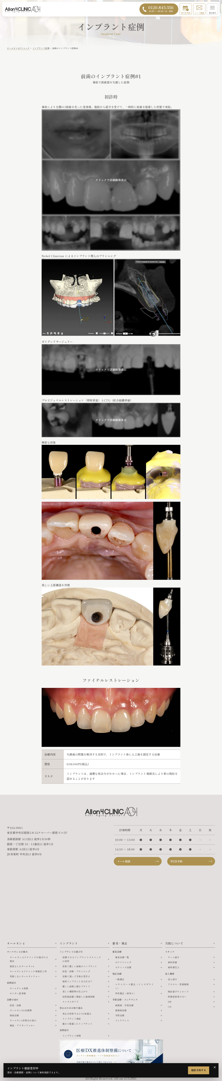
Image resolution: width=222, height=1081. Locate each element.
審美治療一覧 (122, 957)
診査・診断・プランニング (76, 971)
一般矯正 (119, 979)
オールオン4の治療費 (21, 1010)
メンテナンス (122, 1020)
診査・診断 (15, 1005)
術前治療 (14, 1015)
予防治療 (119, 1015)
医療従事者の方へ (177, 996)
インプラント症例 (71, 1035)
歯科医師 (172, 962)
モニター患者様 (18, 993)
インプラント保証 (71, 1018)
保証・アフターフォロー (22, 1025)
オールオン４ (16, 943)
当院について (174, 943)
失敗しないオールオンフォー (25, 976)
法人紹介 (172, 979)
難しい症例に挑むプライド (76, 986)
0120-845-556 (160, 8)
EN (170, 1001)
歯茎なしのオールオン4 (22, 966)
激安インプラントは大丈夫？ (77, 981)
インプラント (69, 943)
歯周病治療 (121, 1010)
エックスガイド (70, 1001)
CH (170, 1006)
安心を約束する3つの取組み (76, 1013)
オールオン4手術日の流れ (23, 1020)
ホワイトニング (123, 962)
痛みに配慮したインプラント (77, 1023)
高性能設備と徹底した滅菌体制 (78, 996)
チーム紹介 (174, 957)
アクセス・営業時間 (178, 984)
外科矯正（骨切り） (125, 993)
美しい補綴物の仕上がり (75, 991)
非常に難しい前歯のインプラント (79, 966)
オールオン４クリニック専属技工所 (28, 971)
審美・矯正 (120, 943)
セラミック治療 (123, 967)
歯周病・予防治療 (124, 1005)
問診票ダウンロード (178, 991)
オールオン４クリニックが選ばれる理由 (29, 959)
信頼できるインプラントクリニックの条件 (81, 959)
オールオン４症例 (19, 988)
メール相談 (199, 12)
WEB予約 (185, 12)
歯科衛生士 (174, 967)
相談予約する (198, 1070)
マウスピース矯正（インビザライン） (134, 986)
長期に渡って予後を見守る (76, 976)
